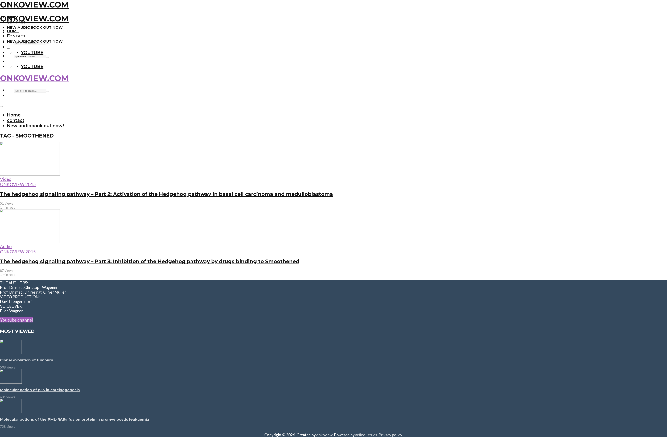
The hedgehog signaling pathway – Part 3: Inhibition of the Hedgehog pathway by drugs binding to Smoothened (149, 261)
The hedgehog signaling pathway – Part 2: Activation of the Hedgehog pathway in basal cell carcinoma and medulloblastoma (166, 194)
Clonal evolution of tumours (26, 360)
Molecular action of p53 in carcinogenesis (40, 390)
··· (8, 46)
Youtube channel (16, 319)
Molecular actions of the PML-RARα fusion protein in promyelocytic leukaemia (74, 419)
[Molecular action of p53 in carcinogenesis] (11, 382)
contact (16, 36)
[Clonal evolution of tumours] (11, 352)
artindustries (366, 434)
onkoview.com (34, 4)
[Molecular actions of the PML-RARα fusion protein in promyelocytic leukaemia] (11, 411)
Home (13, 31)
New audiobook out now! (35, 27)
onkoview (324, 434)
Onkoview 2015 (18, 184)
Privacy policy (390, 434)
